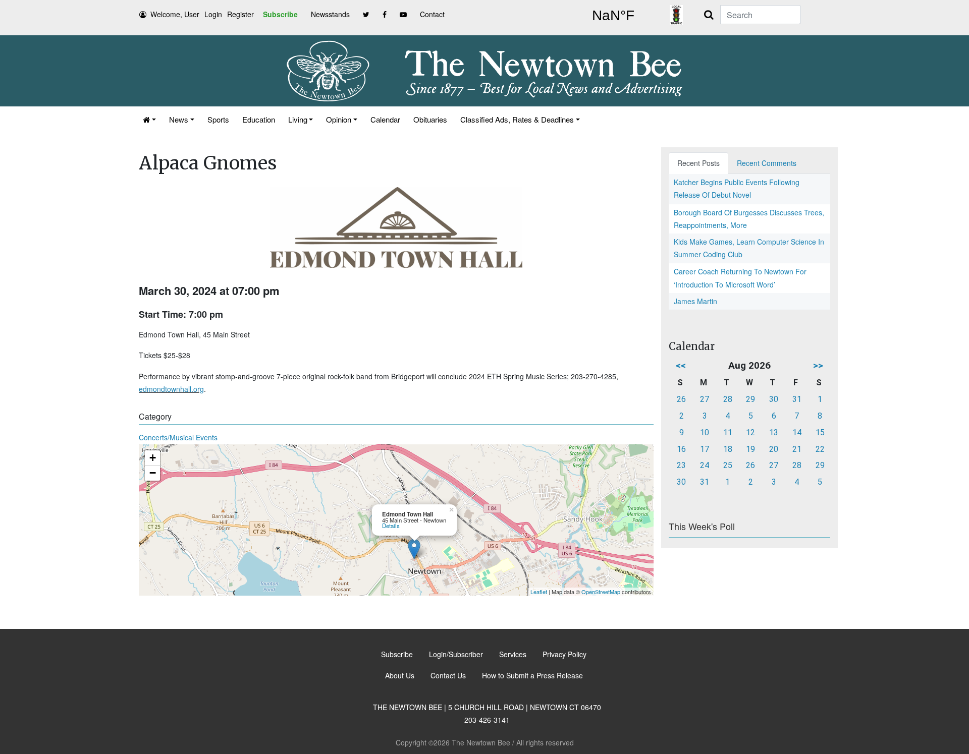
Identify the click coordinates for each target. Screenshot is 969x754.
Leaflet (538, 592)
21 (796, 449)
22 (820, 449)
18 (727, 449)
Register (240, 14)
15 (820, 432)
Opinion (338, 119)
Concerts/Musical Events (178, 437)
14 (796, 432)
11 (727, 432)
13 (773, 432)
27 (704, 399)
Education (258, 119)
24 (704, 465)
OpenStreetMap (600, 592)
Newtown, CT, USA (613, 15)
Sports (218, 119)
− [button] (152, 473)
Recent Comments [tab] (766, 163)
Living (297, 119)
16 (681, 449)
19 (750, 449)
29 (750, 399)
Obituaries (430, 119)
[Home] (149, 119)
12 (750, 432)
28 (727, 399)
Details (391, 525)
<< (681, 365)
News (178, 119)
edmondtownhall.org (171, 389)
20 (773, 449)
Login (213, 14)
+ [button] (152, 457)
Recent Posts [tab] (698, 163)
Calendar (385, 119)
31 (796, 399)
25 (727, 465)
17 (704, 449)
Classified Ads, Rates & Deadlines (517, 119)
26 (681, 399)
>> (818, 365)
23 (681, 465)
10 (704, 432)
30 (773, 399)
